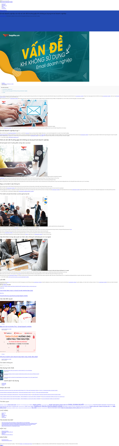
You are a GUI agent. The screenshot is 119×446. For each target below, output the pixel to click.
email (20, 273)
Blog (3, 6)
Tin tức (5, 10)
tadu (31, 286)
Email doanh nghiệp (84, 134)
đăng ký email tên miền (86, 407)
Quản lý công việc (94, 406)
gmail (26, 406)
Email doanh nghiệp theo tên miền (88, 404)
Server (111, 406)
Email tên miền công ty (21, 406)
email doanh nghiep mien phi (60, 404)
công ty (3, 286)
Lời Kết (4, 92)
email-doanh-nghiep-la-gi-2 (13, 137)
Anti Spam (1, 404)
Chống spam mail (11, 404)
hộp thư (26, 234)
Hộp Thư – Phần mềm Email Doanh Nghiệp (40, 392)
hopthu (3, 83)
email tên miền (15, 406)
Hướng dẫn (4, 383)
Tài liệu (3, 416)
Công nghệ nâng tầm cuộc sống (25, 404)
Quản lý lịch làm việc (104, 406)
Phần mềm (2, 10)
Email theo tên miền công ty (6, 406)
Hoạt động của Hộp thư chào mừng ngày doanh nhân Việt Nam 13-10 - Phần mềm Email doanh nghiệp (19, 390)
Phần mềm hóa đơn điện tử (7, 440)
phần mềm (78, 406)
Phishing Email (74, 406)
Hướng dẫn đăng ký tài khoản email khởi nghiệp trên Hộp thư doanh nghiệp (46, 394)
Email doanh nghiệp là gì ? (7, 89)
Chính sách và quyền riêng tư (7, 434)
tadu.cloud (34, 286)
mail (71, 229)
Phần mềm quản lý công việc (84, 406)
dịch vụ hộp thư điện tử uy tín (45, 404)
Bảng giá (3, 4)
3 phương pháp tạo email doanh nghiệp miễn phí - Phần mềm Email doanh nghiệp (15, 392)
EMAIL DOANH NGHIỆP (17, 286)
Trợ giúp (3, 7)
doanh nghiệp (7, 286)
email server (104, 404)
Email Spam (2, 178)
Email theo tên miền (111, 404)
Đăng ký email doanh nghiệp (54, 407)
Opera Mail (69, 406)
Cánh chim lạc (18, 404)
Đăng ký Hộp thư (5, 431)
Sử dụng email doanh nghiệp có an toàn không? (51, 398)
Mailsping (66, 406)
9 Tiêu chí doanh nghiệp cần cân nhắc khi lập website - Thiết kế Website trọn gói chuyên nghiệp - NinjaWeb (20, 396)
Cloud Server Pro (5, 439)
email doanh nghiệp (14, 98)
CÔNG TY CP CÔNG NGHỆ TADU (26, 443)
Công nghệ (4, 8)
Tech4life (13, 407)
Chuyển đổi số (5, 404)
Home (1, 16)
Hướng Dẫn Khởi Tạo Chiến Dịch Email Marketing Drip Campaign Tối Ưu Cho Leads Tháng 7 (21, 377)
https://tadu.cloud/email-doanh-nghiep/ (26, 191)
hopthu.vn (28, 286)
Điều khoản (4, 432)
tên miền (27, 133)
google (29, 406)
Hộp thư (8, 282)
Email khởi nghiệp (97, 404)
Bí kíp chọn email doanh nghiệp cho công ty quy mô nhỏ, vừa (53, 396)
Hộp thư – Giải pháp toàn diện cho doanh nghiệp (48, 390)
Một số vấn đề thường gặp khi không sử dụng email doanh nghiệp (15, 90)
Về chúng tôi (4, 5)
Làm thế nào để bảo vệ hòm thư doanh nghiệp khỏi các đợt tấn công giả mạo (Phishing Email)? (21, 373)
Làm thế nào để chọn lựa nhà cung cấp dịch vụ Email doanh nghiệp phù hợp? (16, 425)
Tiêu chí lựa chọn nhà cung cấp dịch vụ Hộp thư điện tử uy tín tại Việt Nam (18, 370)
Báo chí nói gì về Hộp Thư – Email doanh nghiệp (15, 326)
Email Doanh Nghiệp (12, 133)
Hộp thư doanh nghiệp (54, 406)
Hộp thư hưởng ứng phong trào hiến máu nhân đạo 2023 (19, 356)
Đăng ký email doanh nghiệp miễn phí (71, 407)
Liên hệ (3, 433)
